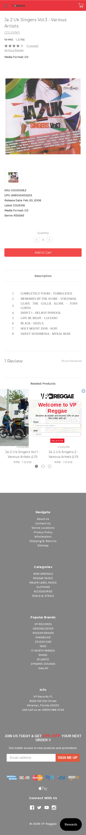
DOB (36, 431)
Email (36, 422)
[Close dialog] (83, 391)
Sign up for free (57, 441)
